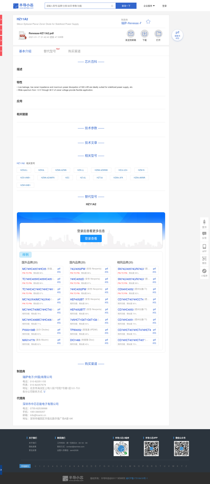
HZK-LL (89, 114)
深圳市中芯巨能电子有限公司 (62, 270)
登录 (144, 4)
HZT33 (102, 119)
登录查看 (96, 159)
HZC (80, 119)
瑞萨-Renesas (122, 15)
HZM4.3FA (114, 119)
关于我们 (51, 296)
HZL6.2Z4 (118, 114)
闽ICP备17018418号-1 (126, 320)
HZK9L (63, 114)
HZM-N (130, 114)
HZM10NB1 (52, 124)
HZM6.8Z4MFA (67, 119)
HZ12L (91, 119)
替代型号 (69, 34)
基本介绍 (52, 34)
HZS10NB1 (52, 119)
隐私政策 (51, 299)
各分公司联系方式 (57, 262)
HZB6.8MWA (128, 119)
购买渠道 (84, 34)
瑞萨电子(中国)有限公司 (60, 252)
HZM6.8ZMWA (103, 114)
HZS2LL (51, 114)
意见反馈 (51, 301)
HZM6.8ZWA (76, 114)
